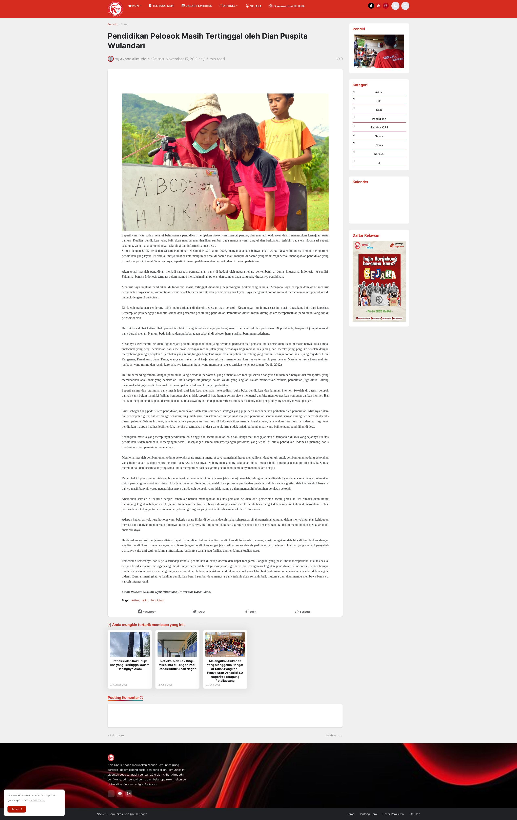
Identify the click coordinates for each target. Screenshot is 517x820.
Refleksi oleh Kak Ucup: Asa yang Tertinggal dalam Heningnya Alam (129, 665)
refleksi (379, 153)
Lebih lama (333, 735)
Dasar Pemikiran (393, 814)
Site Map (414, 814)
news (379, 145)
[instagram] (128, 793)
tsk (379, 162)
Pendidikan (158, 600)
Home (350, 814)
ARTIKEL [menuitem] (229, 6)
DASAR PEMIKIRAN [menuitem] (198, 6)
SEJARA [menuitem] (255, 6)
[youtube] (120, 793)
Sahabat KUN (379, 127)
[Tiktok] (111, 793)
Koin (379, 109)
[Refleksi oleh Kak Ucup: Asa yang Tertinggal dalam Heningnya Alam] (130, 644)
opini (145, 600)
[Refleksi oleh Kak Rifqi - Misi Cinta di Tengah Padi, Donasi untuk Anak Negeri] (177, 644)
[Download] (379, 320)
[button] (395, 6)
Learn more (37, 800)
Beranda (112, 24)
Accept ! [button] (17, 809)
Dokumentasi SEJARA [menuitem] (289, 6)
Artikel (124, 24)
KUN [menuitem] (135, 6)
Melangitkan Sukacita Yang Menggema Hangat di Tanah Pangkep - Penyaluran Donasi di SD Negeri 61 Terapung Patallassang (225, 671)
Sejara (379, 136)
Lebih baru (117, 735)
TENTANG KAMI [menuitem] (163, 6)
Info (379, 101)
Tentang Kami (368, 814)
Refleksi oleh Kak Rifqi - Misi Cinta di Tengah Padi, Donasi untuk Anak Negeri (178, 665)
